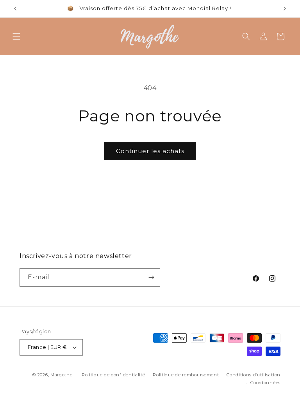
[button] (16, 36)
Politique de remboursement (186, 375)
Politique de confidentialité (113, 375)
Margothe (61, 375)
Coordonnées (265, 382)
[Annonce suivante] (284, 8)
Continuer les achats (150, 151)
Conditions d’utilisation (253, 375)
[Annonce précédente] (15, 8)
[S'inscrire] (151, 277)
